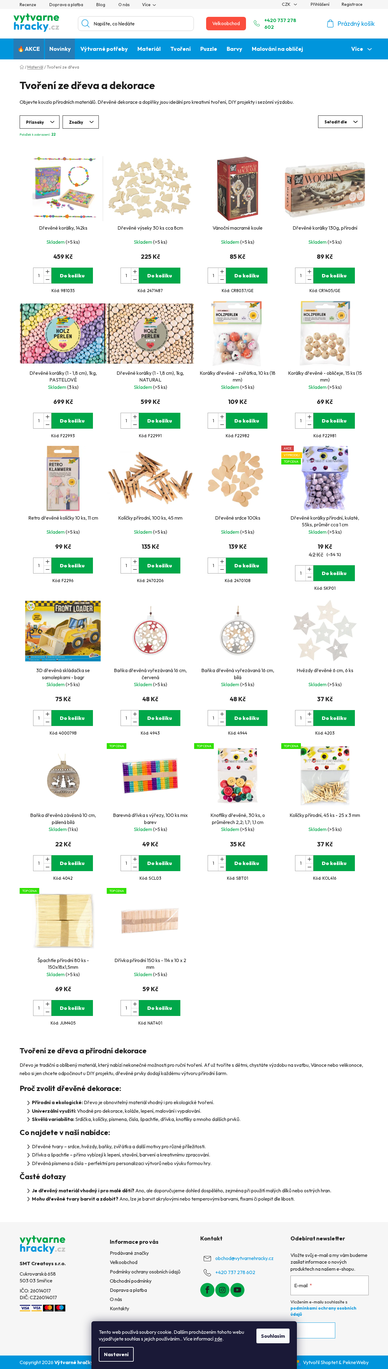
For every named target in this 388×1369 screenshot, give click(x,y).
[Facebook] (207, 1290)
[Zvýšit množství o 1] (47, 272)
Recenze (28, 4)
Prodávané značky (129, 1253)
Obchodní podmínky (131, 1281)
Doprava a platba (66, 4)
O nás (124, 4)
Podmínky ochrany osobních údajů (145, 1272)
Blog (100, 4)
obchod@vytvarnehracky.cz (244, 1258)
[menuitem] (28, 49)
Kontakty (119, 1308)
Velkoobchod (226, 23)
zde (218, 1339)
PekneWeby (356, 1362)
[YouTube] (237, 1290)
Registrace (352, 4)
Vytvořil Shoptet (320, 1362)
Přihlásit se (313, 1330)
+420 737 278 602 (280, 23)
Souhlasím (273, 1336)
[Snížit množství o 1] (47, 279)
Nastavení (116, 1354)
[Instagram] (222, 1290)
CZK (286, 4)
